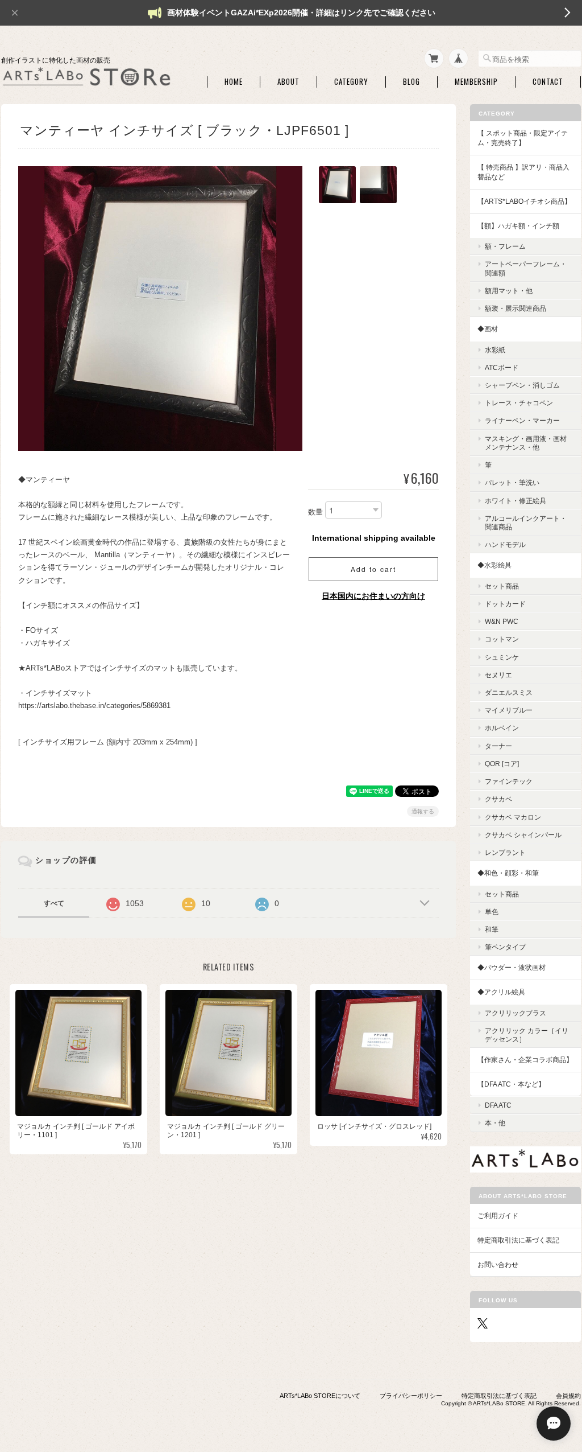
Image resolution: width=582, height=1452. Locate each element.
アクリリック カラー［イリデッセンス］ (526, 1035)
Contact (548, 81)
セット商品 (502, 586)
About (288, 81)
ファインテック (509, 781)
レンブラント (505, 852)
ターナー (498, 746)
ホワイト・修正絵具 (515, 500)
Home (234, 81)
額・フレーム (505, 246)
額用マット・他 (509, 290)
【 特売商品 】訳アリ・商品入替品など (523, 172)
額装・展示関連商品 (515, 308)
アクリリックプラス (515, 1013)
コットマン (502, 639)
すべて (54, 903)
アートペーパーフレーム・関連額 (526, 268)
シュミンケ (502, 657)
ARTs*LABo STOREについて (320, 1395)
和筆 (491, 929)
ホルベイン (502, 727)
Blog (411, 81)
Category (351, 81)
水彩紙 (495, 349)
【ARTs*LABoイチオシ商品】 (524, 201)
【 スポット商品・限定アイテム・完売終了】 (522, 138)
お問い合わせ (497, 1264)
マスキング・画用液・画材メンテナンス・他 (526, 443)
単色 (491, 911)
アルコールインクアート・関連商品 (526, 522)
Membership (476, 81)
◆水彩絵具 (494, 565)
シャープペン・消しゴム (522, 385)
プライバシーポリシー (411, 1395)
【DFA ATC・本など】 (511, 1084)
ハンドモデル (505, 544)
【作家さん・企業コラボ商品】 (525, 1059)
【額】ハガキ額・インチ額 (518, 225)
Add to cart (373, 569)
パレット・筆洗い (512, 482)
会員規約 (568, 1395)
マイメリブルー (509, 710)
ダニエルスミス (509, 692)
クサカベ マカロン (513, 817)
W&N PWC (501, 621)
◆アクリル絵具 (501, 992)
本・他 (495, 1122)
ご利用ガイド (497, 1215)
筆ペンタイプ (505, 947)
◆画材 (487, 328)
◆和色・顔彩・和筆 (508, 873)
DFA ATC (498, 1105)
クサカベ (498, 799)
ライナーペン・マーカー (522, 420)
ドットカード (505, 603)
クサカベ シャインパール (523, 834)
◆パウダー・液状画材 (511, 967)
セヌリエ (498, 674)
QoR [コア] (502, 763)
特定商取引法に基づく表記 (518, 1240)
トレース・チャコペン (519, 402)
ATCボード (501, 367)
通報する (422, 811)
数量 (315, 512)
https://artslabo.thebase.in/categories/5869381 (94, 705)
